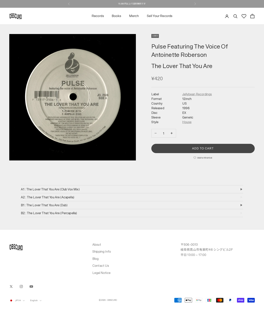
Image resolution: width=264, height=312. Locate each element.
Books (116, 16)
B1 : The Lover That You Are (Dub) (44, 205)
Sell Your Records (160, 16)
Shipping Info (101, 251)
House (187, 122)
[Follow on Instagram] (21, 286)
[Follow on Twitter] (11, 286)
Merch (134, 16)
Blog (95, 259)
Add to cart (203, 148)
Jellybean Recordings (197, 94)
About (96, 244)
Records (98, 16)
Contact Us (100, 265)
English (34, 300)
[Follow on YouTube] (31, 286)
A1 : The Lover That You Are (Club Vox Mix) (50, 189)
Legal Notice (101, 273)
